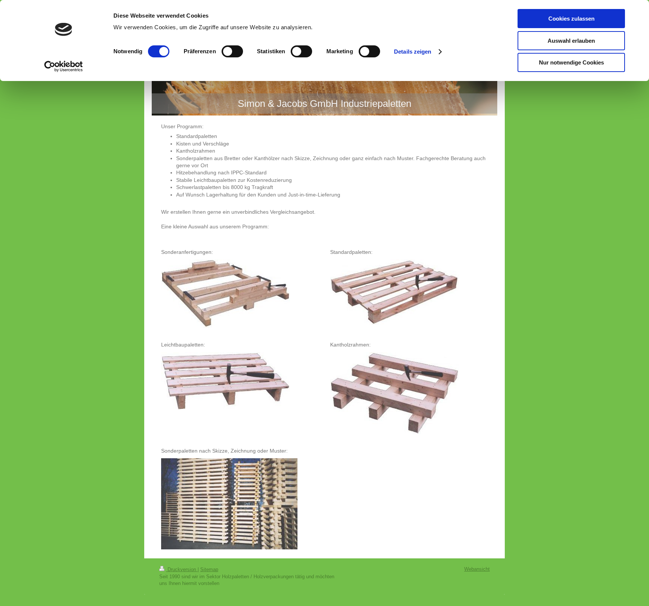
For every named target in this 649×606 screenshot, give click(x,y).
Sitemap (209, 569)
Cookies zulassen (571, 18)
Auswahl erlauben (571, 41)
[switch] (232, 51)
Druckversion (182, 569)
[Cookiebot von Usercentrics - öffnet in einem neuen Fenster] (64, 66)
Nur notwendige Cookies (571, 62)
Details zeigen (412, 51)
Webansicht (477, 569)
